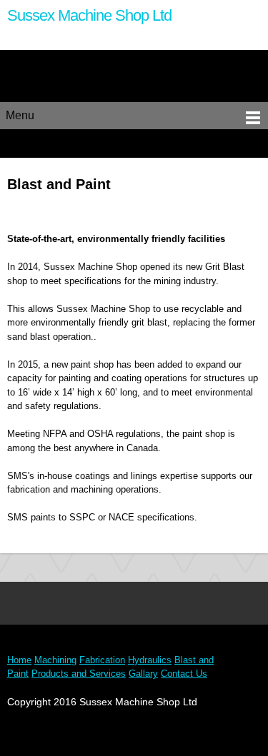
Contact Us (184, 673)
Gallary (143, 673)
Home (19, 660)
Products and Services (78, 673)
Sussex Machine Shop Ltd (89, 15)
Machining (55, 660)
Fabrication (102, 660)
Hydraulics (150, 660)
